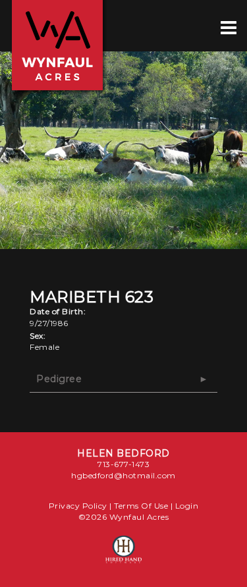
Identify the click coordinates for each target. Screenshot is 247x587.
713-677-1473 (123, 464)
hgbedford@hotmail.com (123, 475)
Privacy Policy (78, 506)
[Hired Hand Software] (123, 555)
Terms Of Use (141, 506)
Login (187, 506)
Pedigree (59, 379)
